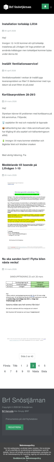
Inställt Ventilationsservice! (20, 64)
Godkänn (17, 458)
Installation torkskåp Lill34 (19, 24)
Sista (44, 371)
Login (45, 6)
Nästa (35, 371)
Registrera (14, 427)
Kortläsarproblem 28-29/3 (18, 94)
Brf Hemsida (7, 411)
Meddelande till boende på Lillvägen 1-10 (19, 166)
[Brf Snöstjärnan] (18, 7)
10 (28, 371)
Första (6, 365)
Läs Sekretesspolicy (31, 458)
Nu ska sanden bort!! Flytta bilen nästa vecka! (23, 260)
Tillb (15, 365)
